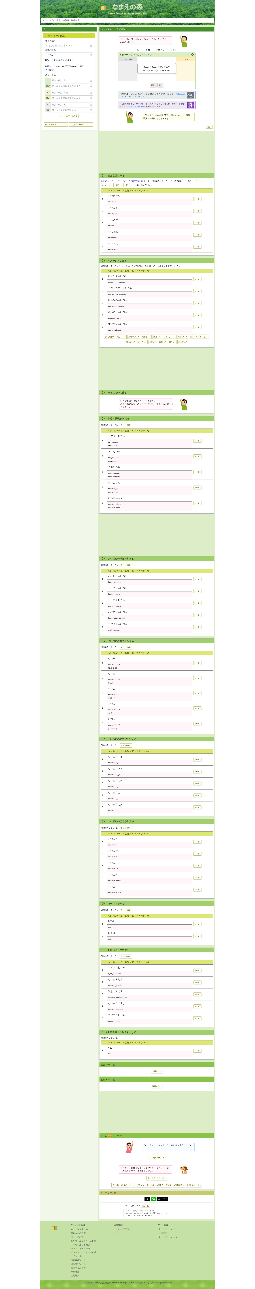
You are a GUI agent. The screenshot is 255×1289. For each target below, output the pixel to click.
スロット (172, 50)
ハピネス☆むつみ (117, 612)
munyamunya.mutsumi (117, 294)
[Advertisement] (69, 174)
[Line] (153, 1199)
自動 (153, 85)
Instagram (60, 66)
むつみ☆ (113, 850)
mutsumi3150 (114, 710)
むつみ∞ (112, 874)
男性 (56, 60)
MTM (111, 921)
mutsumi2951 (114, 695)
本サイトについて (166, 1229)
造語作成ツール (78, 1260)
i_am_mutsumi (114, 973)
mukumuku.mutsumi (116, 282)
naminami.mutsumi (116, 306)
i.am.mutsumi (114, 1021)
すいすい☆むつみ (117, 324)
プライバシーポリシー (169, 1237)
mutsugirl (112, 202)
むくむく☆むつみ (117, 276)
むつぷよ (113, 207)
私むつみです (115, 991)
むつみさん (114, 482)
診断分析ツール (78, 1264)
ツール (196, 199)
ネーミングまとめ (79, 1229)
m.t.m (110, 939)
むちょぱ (113, 231)
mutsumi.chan (114, 508)
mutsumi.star (113, 857)
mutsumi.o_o (113, 786)
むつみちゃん (115, 498)
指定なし (71, 60)
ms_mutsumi (113, 457)
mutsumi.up (113, 869)
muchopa (112, 238)
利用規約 (162, 1233)
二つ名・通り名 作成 (80, 1245)
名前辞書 (75, 1275)
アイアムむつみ (116, 967)
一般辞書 (75, 1272)
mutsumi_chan (114, 504)
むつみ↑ (112, 862)
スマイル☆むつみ (117, 624)
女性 (63, 60)
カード (151, 50)
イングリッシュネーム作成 (83, 1252)
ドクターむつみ (116, 436)
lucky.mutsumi (114, 594)
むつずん (113, 243)
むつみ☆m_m (115, 768)
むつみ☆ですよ (116, 1003)
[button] (56, 124)
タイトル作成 (77, 1256)
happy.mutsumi (114, 582)
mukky (111, 226)
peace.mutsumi (114, 606)
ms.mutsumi (113, 461)
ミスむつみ (114, 467)
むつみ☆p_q (115, 756)
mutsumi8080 (114, 725)
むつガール (114, 195)
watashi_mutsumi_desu (118, 997)
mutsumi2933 (114, 679)
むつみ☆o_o (115, 780)
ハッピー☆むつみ (117, 576)
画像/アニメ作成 (78, 1268)
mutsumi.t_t (113, 798)
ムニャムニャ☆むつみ (120, 288)
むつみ (111, 658)
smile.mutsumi (114, 630)
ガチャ (161, 50)
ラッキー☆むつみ (117, 588)
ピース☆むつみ (116, 600)
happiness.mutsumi (116, 618)
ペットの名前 (77, 1237)
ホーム (45, 20)
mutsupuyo (113, 214)
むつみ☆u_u (115, 804)
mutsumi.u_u (113, 810)
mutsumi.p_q (113, 762)
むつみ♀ (112, 838)
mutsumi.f (112, 845)
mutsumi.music (114, 893)
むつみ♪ (112, 886)
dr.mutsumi (113, 445)
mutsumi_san (114, 489)
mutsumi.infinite (114, 881)
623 (110, 1047)
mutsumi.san (113, 492)
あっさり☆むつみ (117, 312)
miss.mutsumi (114, 477)
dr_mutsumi (113, 442)
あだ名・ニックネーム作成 (83, 1241)
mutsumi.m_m (114, 774)
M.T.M (111, 933)
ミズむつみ (114, 451)
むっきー (113, 219)
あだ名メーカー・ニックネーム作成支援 (120, 181)
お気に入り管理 (122, 1228)
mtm (110, 927)
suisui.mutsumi (114, 330)
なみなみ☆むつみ (117, 300)
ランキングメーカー (135, 106)
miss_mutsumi (114, 473)
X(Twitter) (71, 66)
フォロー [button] (164, 1199)
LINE (81, 66)
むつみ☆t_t (114, 792)
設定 (117, 1232)
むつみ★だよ (115, 979)
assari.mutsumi (114, 318)
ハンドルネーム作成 (59, 20)
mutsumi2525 (114, 664)
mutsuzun (112, 250)
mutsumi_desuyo (115, 1009)
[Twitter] (147, 1199)
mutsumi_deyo (114, 985)
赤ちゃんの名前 (78, 1233)
